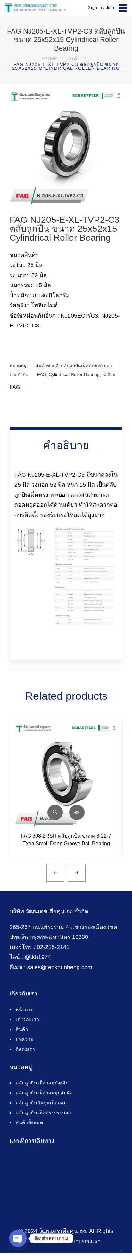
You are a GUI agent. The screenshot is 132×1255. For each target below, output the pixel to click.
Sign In (95, 7)
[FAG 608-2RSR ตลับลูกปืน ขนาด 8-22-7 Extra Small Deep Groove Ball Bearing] (66, 775)
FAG (41, 374)
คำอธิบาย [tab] (66, 445)
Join (110, 7)
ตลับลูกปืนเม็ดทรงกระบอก (86, 365)
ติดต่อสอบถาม (77, 812)
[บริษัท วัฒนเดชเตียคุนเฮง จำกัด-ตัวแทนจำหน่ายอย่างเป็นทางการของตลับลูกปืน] (35, 8)
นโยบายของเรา (81, 1241)
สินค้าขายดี (47, 365)
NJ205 (108, 374)
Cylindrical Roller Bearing (74, 374)
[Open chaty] (18, 1238)
